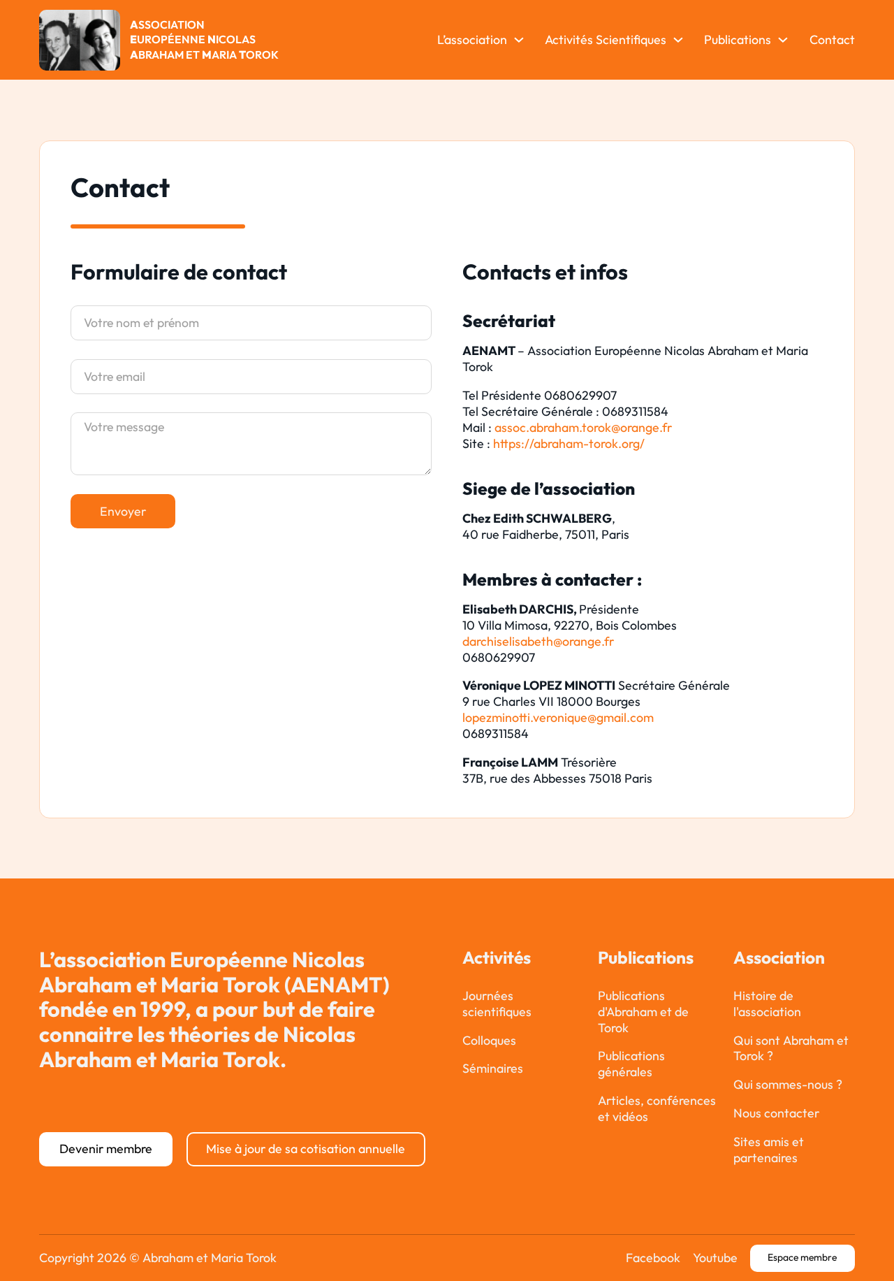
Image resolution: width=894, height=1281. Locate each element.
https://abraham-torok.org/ (569, 443)
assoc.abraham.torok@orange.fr (583, 427)
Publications (737, 39)
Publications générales (631, 1064)
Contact (832, 39)
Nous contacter (776, 1113)
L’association (472, 39)
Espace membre (802, 1257)
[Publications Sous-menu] (783, 39)
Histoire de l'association (767, 1004)
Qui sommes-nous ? (787, 1084)
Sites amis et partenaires (768, 1150)
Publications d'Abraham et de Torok (643, 1012)
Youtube (715, 1258)
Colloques (489, 1040)
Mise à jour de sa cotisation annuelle (305, 1149)
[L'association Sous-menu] (519, 39)
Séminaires (492, 1068)
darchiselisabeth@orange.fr (538, 641)
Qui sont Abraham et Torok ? (791, 1048)
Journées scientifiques (497, 1004)
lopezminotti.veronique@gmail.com (558, 717)
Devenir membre (105, 1149)
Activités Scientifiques (605, 39)
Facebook (653, 1258)
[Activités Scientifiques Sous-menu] (678, 39)
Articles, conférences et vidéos (657, 1108)
